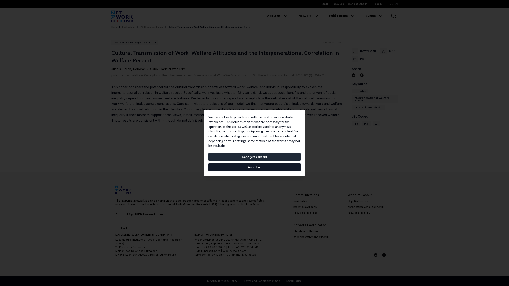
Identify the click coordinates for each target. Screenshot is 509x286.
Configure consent (254, 157)
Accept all (254, 167)
